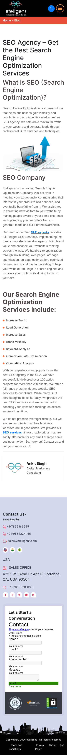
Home (7, 20)
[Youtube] (26, 594)
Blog (61, 745)
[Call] (51, 8)
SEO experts (40, 232)
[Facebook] (5, 594)
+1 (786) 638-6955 (21, 587)
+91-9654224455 (19, 533)
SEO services (12, 432)
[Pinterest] (19, 594)
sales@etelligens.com (22, 541)
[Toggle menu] (60, 8)
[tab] (5, 550)
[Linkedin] (33, 594)
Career (52, 745)
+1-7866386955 (18, 526)
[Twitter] (12, 594)
